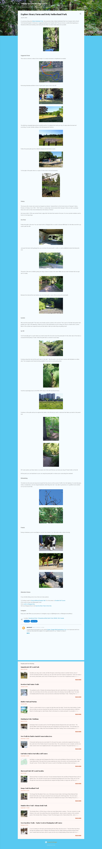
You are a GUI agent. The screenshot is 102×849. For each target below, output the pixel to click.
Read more (78, 679)
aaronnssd (29, 627)
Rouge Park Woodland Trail (30, 788)
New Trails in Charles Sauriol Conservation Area (36, 736)
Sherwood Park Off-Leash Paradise (32, 771)
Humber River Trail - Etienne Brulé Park (34, 805)
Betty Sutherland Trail (37, 21)
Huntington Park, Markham (30, 719)
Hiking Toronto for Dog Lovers (34, 3)
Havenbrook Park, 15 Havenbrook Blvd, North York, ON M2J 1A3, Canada (46, 618)
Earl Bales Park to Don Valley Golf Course (34, 754)
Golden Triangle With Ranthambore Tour (57, 629)
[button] (80, 14)
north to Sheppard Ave (29, 604)
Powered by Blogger (52, 842)
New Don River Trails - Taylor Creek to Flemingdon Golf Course (41, 823)
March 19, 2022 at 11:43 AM (38, 627)
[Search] (83, 4)
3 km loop (26, 621)
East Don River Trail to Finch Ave (43, 606)
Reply (28, 633)
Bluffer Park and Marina (29, 702)
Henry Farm (34, 621)
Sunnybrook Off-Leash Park (30, 667)
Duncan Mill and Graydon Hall (38, 600)
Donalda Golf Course (60, 600)
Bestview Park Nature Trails (30, 684)
